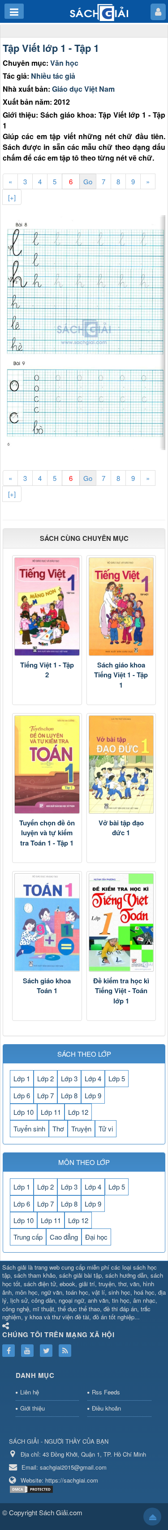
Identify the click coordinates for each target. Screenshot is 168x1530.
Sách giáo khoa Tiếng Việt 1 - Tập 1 (121, 675)
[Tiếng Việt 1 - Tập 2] (47, 606)
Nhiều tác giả (53, 76)
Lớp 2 (45, 1078)
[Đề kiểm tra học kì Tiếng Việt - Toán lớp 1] (121, 922)
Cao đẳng (64, 1236)
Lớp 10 (23, 1112)
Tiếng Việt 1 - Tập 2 (47, 670)
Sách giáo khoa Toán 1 (47, 986)
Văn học (64, 63)
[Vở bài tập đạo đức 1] (121, 764)
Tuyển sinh (29, 1128)
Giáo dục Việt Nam (83, 89)
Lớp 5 (116, 1078)
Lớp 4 (93, 1078)
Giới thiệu (32, 1408)
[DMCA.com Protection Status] (32, 1488)
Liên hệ (29, 1392)
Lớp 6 (21, 1095)
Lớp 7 (45, 1095)
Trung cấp (28, 1236)
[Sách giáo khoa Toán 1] (47, 922)
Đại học (96, 1236)
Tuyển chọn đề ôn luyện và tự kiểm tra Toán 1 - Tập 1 (47, 833)
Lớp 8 (69, 1095)
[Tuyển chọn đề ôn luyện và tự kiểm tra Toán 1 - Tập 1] (47, 764)
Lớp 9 (93, 1095)
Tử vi (106, 1128)
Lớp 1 (21, 1078)
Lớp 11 (51, 1112)
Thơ (58, 1128)
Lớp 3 (69, 1078)
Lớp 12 (78, 1112)
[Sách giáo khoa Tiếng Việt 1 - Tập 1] (121, 606)
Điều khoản (106, 1408)
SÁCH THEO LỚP (84, 1053)
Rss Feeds (106, 1392)
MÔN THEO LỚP (84, 1162)
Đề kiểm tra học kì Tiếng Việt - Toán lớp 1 (121, 991)
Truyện (81, 1128)
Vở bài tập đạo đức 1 (121, 828)
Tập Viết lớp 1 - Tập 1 (51, 48)
